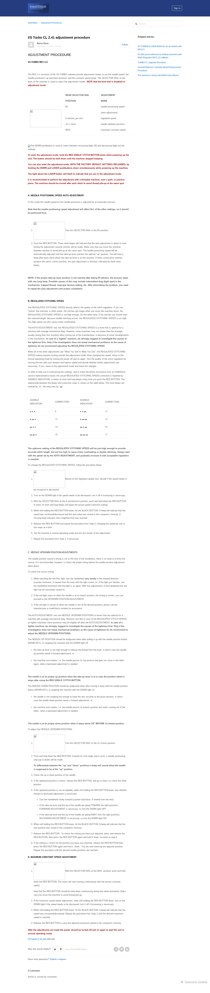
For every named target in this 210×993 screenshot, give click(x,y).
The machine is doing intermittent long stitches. (158, 75)
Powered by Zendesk (196, 982)
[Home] (38, 8)
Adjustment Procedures (51, 23)
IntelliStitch (33, 23)
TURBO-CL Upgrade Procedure (152, 62)
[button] (55, 949)
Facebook (116, 949)
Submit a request (58, 959)
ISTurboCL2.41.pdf (37, 939)
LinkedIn (127, 949)
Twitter (121, 949)
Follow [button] (125, 44)
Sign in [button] (177, 8)
